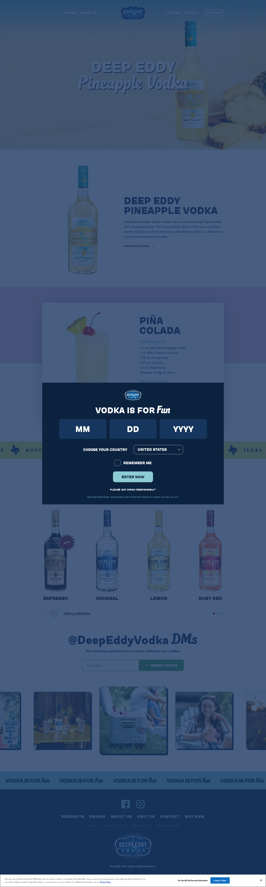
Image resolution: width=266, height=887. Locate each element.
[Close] (261, 880)
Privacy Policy (105, 882)
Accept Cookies (220, 880)
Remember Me (137, 462)
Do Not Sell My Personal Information (193, 880)
